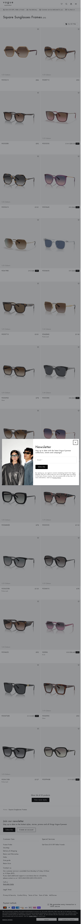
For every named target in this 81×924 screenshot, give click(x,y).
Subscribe (41, 467)
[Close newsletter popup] (75, 442)
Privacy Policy (56, 477)
